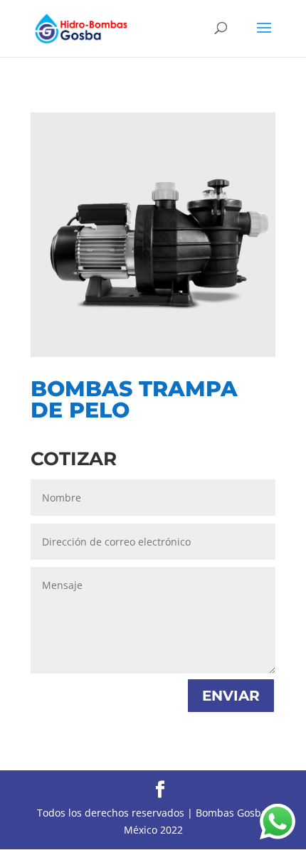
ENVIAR (231, 695)
